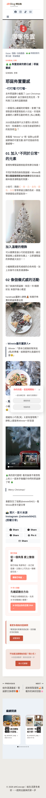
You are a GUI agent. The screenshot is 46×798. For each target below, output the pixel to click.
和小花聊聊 (23, 663)
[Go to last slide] (7, 730)
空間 (15, 60)
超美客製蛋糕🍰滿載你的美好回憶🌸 (34, 688)
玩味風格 (9, 60)
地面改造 (27, 407)
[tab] (18, 746)
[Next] (39, 730)
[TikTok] (25, 12)
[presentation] (11, 720)
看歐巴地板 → (19, 577)
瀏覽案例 (16, 638)
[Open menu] (7, 17)
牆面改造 (27, 400)
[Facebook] (15, 12)
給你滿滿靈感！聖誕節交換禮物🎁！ (11, 688)
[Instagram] (20, 12)
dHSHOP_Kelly (11, 735)
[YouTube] (30, 12)
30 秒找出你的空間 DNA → (23, 606)
